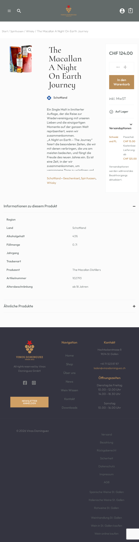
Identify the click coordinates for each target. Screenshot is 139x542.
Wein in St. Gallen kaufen (106, 525)
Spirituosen (17, 31)
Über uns (69, 373)
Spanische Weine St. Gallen (106, 492)
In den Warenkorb (121, 82)
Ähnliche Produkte (18, 306)
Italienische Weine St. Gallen (106, 500)
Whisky (30, 31)
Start (5, 31)
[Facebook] (25, 383)
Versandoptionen (120, 128)
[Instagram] (34, 383)
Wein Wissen (69, 390)
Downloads (69, 407)
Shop (69, 364)
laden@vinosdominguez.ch (109, 368)
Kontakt (69, 399)
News (69, 381)
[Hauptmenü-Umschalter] (9, 10)
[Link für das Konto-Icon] (122, 11)
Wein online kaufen (106, 533)
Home (69, 355)
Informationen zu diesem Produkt (30, 206)
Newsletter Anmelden (29, 402)
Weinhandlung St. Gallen (106, 517)
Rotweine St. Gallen (106, 508)
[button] (19, 11)
